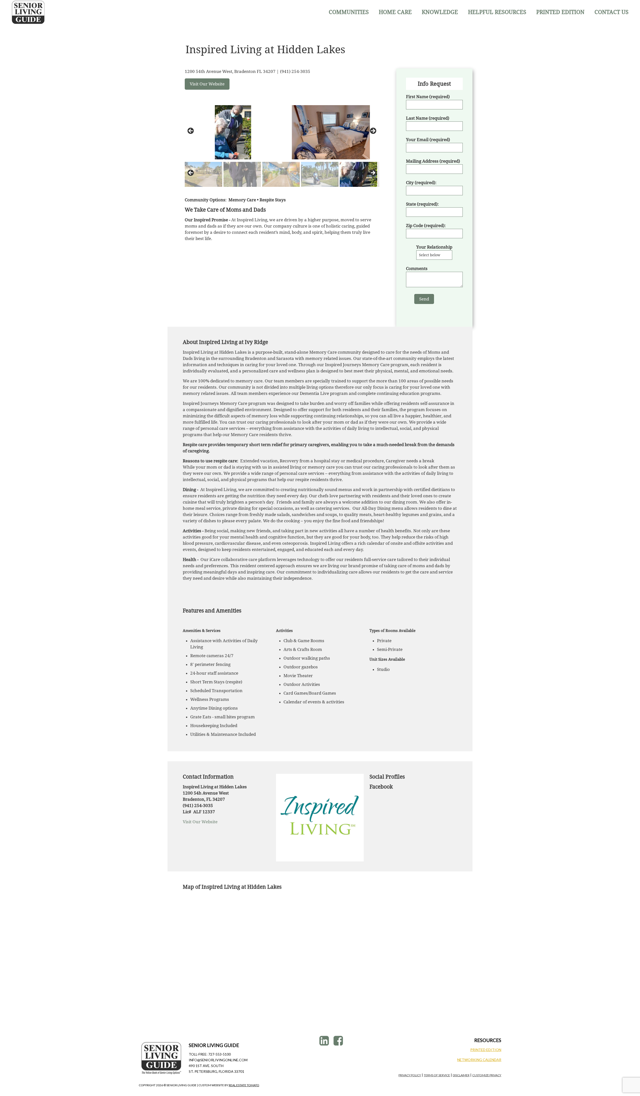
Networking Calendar (479, 1060)
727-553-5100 (219, 1054)
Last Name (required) (427, 118)
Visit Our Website (200, 821)
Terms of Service (437, 1075)
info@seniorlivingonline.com (218, 1060)
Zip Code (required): (426, 225)
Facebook (381, 787)
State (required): (422, 204)
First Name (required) (428, 96)
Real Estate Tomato (244, 1085)
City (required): (421, 182)
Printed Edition (485, 1050)
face (338, 1041)
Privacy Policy (409, 1075)
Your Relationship (434, 247)
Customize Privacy (486, 1075)
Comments (417, 268)
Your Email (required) (428, 139)
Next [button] (372, 131)
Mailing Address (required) (433, 161)
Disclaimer (461, 1075)
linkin (324, 1041)
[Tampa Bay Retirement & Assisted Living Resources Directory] (28, 12)
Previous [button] (191, 131)
